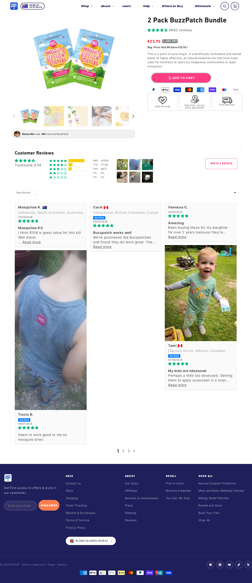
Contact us (73, 483)
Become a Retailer (178, 490)
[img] (50, 221)
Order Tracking (76, 505)
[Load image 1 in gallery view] (30, 116)
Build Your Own (209, 513)
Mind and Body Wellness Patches (221, 490)
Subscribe (49, 505)
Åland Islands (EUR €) (91, 540)
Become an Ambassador (142, 498)
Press (129, 505)
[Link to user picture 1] (201, 293)
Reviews (130, 520)
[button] (86, 6)
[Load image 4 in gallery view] (102, 116)
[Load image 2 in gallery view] (54, 116)
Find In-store (175, 483)
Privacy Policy (75, 527)
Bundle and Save (210, 505)
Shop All (205, 476)
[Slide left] (14, 116)
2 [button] (123, 451)
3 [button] (129, 451)
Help (69, 476)
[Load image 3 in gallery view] (78, 116)
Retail (171, 476)
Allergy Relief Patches (213, 498)
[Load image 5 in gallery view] (126, 116)
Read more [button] (31, 242)
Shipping (72, 498)
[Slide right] (133, 116)
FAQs (69, 490)
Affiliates (131, 490)
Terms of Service (77, 520)
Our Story (131, 483)
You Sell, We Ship (178, 498)
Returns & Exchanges (80, 513)
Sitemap (130, 513)
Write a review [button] (221, 163)
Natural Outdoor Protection (217, 483)
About (130, 476)
